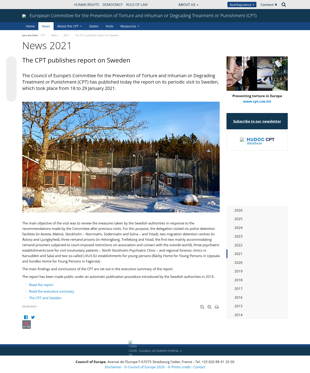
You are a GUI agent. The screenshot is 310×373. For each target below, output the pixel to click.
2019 (238, 271)
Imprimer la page (217, 305)
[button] (155, 351)
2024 (238, 227)
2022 (238, 245)
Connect (267, 4)
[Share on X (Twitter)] (11, 70)
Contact (199, 367)
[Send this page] (11, 96)
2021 (238, 253)
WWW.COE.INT (33, 4)
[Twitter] (32, 317)
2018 (238, 280)
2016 (238, 297)
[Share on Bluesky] (11, 62)
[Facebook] (25, 317)
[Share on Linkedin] (11, 87)
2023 (238, 236)
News (46, 26)
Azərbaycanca (241, 4)
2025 (238, 219)
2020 (238, 262)
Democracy (113, 4)
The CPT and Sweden (45, 298)
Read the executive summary (51, 291)
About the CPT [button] (68, 26)
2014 (238, 315)
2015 (238, 306)
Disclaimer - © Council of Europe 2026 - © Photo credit (148, 367)
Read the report (41, 284)
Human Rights (86, 4)
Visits (109, 26)
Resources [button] (128, 26)
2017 (238, 288)
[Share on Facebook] (11, 79)
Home (30, 26)
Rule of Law (137, 4)
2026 (238, 210)
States (93, 26)
